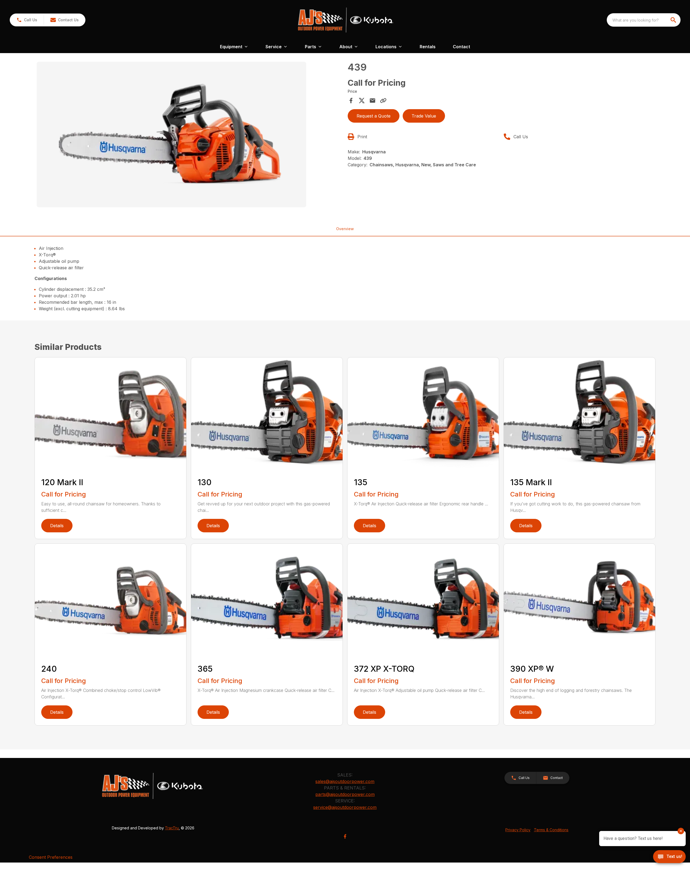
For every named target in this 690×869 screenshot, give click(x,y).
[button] (27, 20)
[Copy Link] (383, 100)
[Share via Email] (372, 100)
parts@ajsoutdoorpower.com (345, 794)
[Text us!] (669, 857)
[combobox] (643, 19)
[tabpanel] (189, 135)
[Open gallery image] (171, 134)
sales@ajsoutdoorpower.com (344, 781)
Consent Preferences (51, 857)
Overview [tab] (345, 228)
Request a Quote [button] (374, 116)
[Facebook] (345, 836)
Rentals (428, 46)
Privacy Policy (517, 829)
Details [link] (57, 525)
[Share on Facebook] (351, 100)
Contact (461, 46)
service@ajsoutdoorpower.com (345, 807)
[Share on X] (361, 100)
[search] (673, 20)
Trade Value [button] (424, 116)
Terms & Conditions (551, 829)
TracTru (172, 828)
